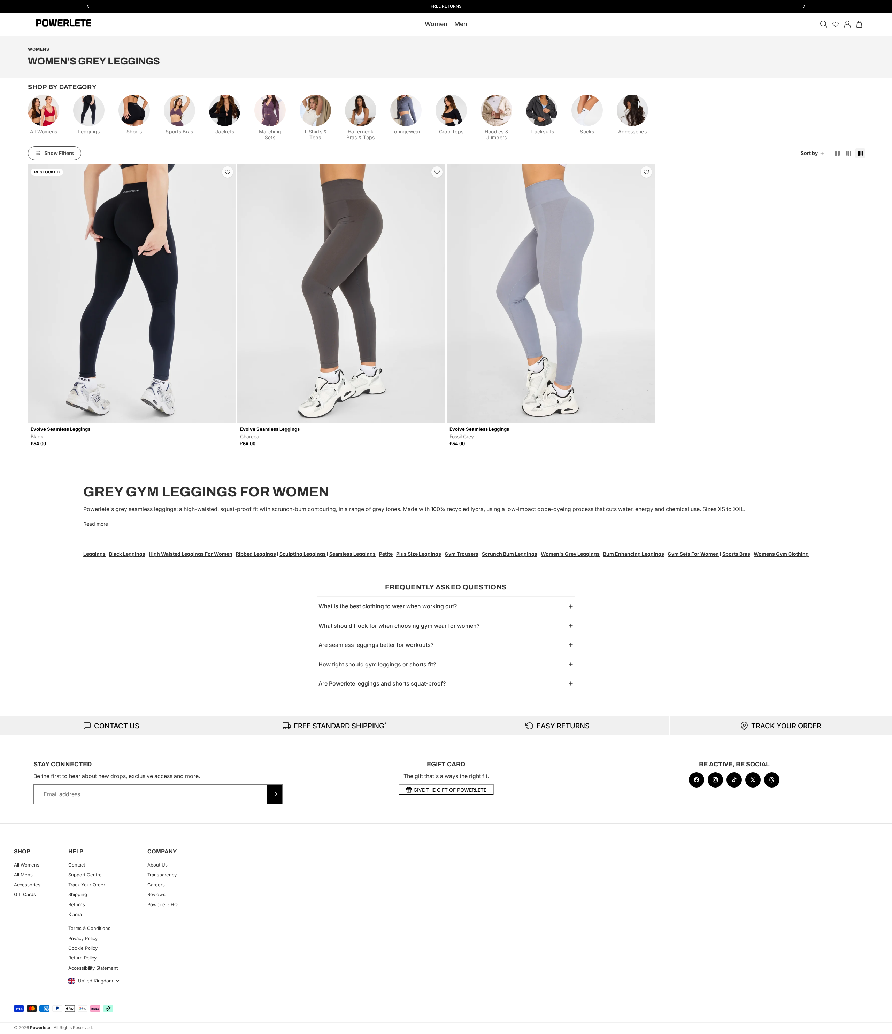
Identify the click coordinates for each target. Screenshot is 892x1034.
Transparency (162, 874)
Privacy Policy (83, 938)
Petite (386, 554)
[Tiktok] (734, 780)
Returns (76, 904)
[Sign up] (274, 794)
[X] (753, 780)
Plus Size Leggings (418, 554)
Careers (156, 884)
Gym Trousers (461, 554)
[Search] (823, 24)
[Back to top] (878, 1023)
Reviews (156, 894)
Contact (76, 865)
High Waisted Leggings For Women (190, 554)
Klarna (75, 914)
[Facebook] (696, 780)
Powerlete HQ (162, 904)
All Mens (23, 874)
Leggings (94, 554)
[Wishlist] (835, 24)
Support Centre (85, 874)
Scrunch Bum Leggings (509, 554)
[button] (813, 153)
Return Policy (82, 958)
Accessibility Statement (93, 968)
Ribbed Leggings (256, 554)
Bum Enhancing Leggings (633, 554)
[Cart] (859, 24)
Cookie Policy (83, 948)
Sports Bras (736, 554)
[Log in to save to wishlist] (227, 172)
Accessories (27, 884)
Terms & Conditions (89, 928)
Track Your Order (86, 884)
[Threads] (771, 780)
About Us (157, 865)
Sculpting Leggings (302, 554)
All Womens (26, 865)
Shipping (77, 894)
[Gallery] (132, 293)
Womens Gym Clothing (781, 554)
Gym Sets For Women (693, 554)
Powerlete (40, 1027)
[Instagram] (715, 780)
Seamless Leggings (352, 554)
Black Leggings (127, 554)
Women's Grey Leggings (570, 554)
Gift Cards (25, 894)
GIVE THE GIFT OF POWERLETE (450, 790)
